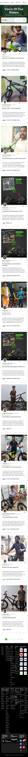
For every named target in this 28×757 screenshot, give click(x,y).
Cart (25, 2)
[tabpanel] (14, 39)
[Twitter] (23, 744)
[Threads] (20, 750)
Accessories (9, 660)
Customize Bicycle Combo (18, 656)
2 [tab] (21, 53)
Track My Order (12, 649)
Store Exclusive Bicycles (17, 669)
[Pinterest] (23, 747)
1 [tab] (19, 53)
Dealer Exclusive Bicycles (17, 664)
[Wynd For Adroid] (7, 741)
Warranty (19, 2)
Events (17, 673)
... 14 (17, 639)
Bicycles (8, 648)
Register (7, 2)
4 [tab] (24, 53)
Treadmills (8, 656)
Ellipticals (17, 694)
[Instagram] (20, 747)
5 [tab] (24, 153)
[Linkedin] (20, 740)
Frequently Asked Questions (13, 668)
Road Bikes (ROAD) (8, 730)
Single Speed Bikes (3, 706)
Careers (17, 653)
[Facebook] (20, 744)
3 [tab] (23, 53)
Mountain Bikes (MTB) (8, 699)
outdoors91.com (17, 755)
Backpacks (9, 658)
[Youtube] (23, 740)
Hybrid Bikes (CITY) (7, 718)
